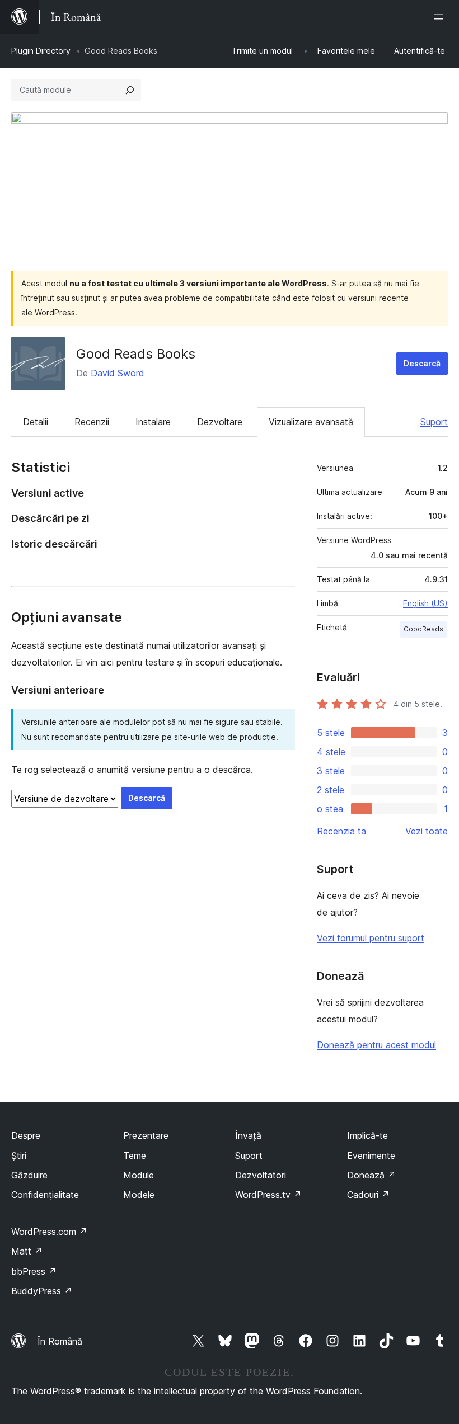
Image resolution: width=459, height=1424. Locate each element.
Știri (18, 1155)
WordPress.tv (268, 1194)
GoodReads (423, 629)
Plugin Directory (41, 50)
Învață (248, 1135)
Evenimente (371, 1155)
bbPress (34, 1271)
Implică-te (367, 1135)
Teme (134, 1155)
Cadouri (368, 1194)
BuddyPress (41, 1290)
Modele (138, 1194)
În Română (60, 1341)
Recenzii (91, 421)
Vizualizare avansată (311, 421)
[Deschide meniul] (441, 17)
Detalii (35, 421)
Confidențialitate (45, 1194)
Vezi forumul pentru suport (370, 938)
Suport (434, 421)
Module (138, 1175)
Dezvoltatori (260, 1175)
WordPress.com (49, 1231)
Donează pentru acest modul (376, 1044)
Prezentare (145, 1135)
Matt (27, 1251)
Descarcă (422, 363)
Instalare (153, 421)
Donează (371, 1175)
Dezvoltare (219, 421)
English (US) (425, 603)
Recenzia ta (341, 831)
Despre (25, 1135)
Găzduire (29, 1175)
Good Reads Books (135, 354)
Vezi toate (426, 831)
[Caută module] (130, 90)
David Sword (117, 373)
